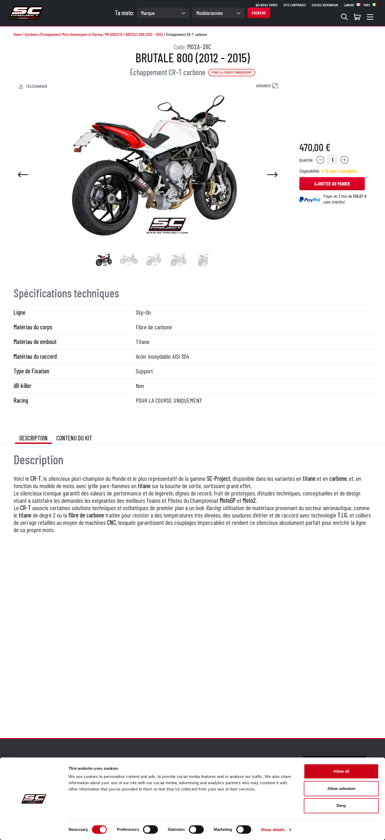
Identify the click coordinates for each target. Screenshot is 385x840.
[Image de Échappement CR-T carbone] (104, 259)
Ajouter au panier (332, 184)
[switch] (150, 829)
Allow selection (341, 788)
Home (17, 34)
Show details (273, 829)
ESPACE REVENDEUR (325, 5)
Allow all (341, 771)
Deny (341, 805)
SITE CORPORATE (294, 5)
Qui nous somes (267, 5)
